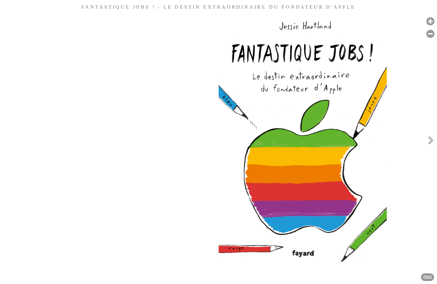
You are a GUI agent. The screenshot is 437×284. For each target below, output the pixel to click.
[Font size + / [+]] (430, 21)
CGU (427, 277)
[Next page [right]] (431, 142)
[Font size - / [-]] (430, 34)
